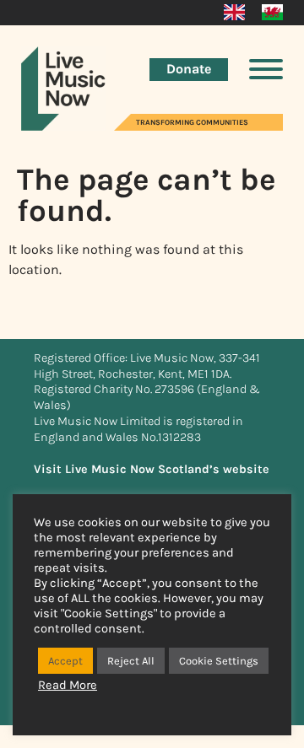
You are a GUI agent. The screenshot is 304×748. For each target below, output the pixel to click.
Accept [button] (65, 660)
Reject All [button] (131, 660)
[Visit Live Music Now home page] (63, 126)
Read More (67, 685)
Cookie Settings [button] (218, 660)
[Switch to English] (234, 12)
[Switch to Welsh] (272, 12)
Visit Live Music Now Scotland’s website (151, 469)
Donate (188, 69)
